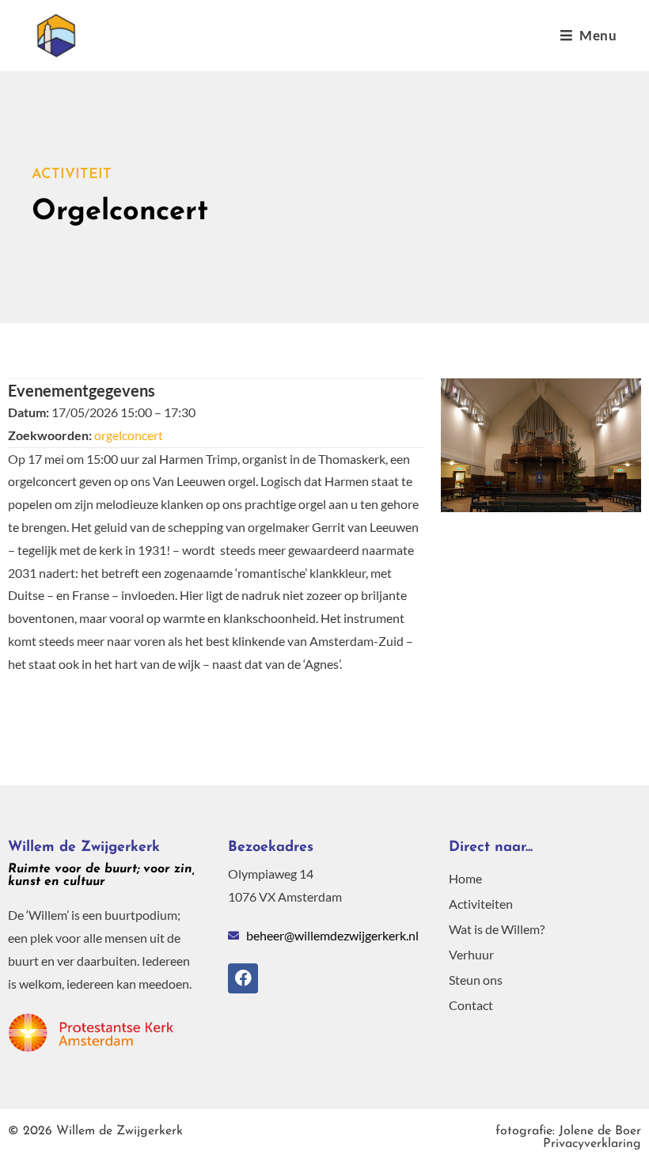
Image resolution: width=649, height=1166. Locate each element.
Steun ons (476, 979)
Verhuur (471, 954)
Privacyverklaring (568, 1137)
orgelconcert (128, 434)
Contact (471, 1004)
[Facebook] (243, 978)
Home (465, 878)
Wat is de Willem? (497, 928)
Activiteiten (481, 903)
